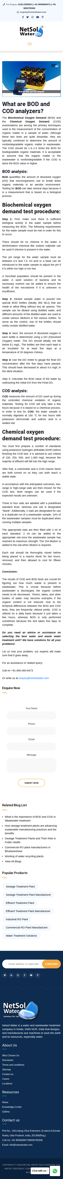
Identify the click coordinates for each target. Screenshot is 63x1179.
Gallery (6, 1111)
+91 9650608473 (42, 4)
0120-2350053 (25, 4)
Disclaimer (7, 1060)
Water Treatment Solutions (21, 935)
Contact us (7, 1074)
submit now (31, 782)
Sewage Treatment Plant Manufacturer (28, 894)
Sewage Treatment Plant (20, 886)
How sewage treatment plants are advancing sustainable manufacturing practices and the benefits (31, 829)
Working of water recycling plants (24, 856)
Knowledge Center (12, 1107)
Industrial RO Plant (17, 919)
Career (5, 1079)
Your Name (31, 708)
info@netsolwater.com (20, 1145)
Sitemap (6, 1069)
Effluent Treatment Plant (20, 903)
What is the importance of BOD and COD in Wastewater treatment (30, 818)
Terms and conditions (13, 1065)
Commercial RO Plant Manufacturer (27, 927)
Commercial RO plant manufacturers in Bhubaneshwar (27, 849)
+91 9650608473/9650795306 (27, 1140)
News (5, 1102)
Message (31, 755)
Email (32, 739)
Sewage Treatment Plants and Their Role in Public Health (30, 840)
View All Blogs (13, 861)
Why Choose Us (10, 1055)
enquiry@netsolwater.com (33, 12)
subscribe (51, 964)
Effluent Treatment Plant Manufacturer (28, 911)
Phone (31, 724)
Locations (7, 1083)
